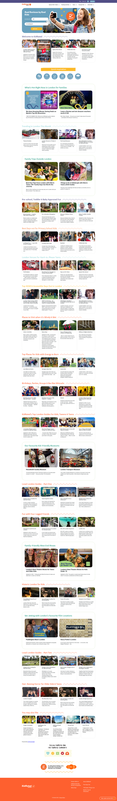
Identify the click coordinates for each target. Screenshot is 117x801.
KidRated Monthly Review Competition (76, 784)
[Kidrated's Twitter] (57, 753)
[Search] (88, 1)
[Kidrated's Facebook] (48, 753)
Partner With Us (75, 781)
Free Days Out (86, 784)
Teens (74, 4)
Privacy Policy (62, 797)
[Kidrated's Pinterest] (62, 753)
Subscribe (92, 1)
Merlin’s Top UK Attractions (87, 790)
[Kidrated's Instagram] (52, 753)
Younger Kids (81, 4)
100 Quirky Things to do (89, 787)
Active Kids (90, 4)
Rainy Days (73, 787)
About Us (84, 1)
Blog (80, 1)
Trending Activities (65, 4)
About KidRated (87, 781)
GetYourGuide (31, 741)
